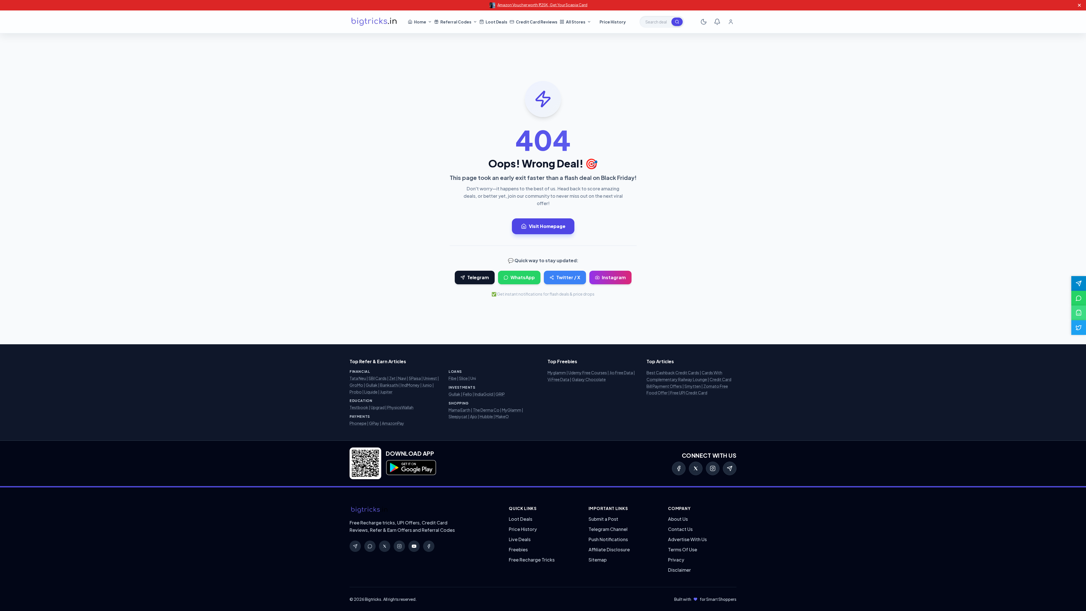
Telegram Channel (608, 529)
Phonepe (358, 423)
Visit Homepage (547, 226)
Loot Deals (520, 519)
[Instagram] (712, 468)
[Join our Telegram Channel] (1078, 283)
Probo (356, 391)
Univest (430, 378)
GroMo (356, 385)
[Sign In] (730, 21)
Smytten (692, 386)
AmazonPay (393, 423)
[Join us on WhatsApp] (1078, 298)
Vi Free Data (558, 379)
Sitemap (598, 560)
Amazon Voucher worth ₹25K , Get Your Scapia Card (542, 5)
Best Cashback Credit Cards (673, 372)
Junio (427, 385)
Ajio (473, 416)
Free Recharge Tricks (532, 560)
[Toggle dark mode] (703, 21)
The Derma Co (486, 409)
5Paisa (415, 378)
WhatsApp (522, 277)
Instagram (614, 277)
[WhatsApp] (370, 546)
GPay (374, 423)
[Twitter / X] (696, 468)
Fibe (452, 378)
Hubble (486, 416)
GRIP (500, 394)
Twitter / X (568, 277)
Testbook (359, 407)
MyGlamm (511, 409)
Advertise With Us (687, 539)
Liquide (371, 391)
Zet (392, 378)
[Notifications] (717, 21)
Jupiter (386, 391)
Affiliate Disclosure (609, 549)
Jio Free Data (621, 372)
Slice (463, 378)
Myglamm (557, 372)
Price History (523, 529)
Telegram (478, 277)
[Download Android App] (1078, 313)
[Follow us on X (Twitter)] (1078, 327)
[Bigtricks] (423, 510)
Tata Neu (358, 378)
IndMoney (410, 385)
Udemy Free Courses (587, 372)
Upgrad (378, 407)
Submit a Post (603, 519)
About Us (678, 519)
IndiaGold (484, 394)
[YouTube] (414, 546)
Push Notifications (608, 539)
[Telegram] (729, 468)
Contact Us (680, 529)
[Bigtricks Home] (374, 21)
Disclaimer (679, 570)
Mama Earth (459, 409)
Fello (467, 394)
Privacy (676, 560)
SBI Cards (378, 378)
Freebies (518, 549)
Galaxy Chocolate (589, 379)
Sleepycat (458, 416)
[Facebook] (679, 468)
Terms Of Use (682, 549)
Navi (402, 378)
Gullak (372, 385)
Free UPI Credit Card (688, 392)
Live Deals (520, 539)
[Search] (677, 22)
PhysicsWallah (400, 407)
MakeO (502, 416)
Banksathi (389, 385)
